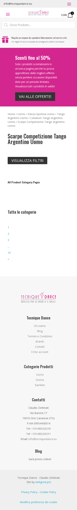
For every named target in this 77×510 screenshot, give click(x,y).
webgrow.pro (43, 482)
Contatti (40, 346)
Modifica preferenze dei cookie (38, 502)
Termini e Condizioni (39, 336)
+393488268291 (41, 434)
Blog (40, 331)
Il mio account (39, 352)
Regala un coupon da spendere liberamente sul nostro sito (39, 37)
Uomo (21, 114)
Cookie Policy (48, 492)
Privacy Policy (29, 492)
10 (9, 252)
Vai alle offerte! (35, 96)
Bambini (40, 385)
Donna (40, 380)
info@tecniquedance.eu (18, 3)
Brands (40, 341)
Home (11, 114)
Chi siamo (40, 326)
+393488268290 (41, 428)
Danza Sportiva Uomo (41, 114)
